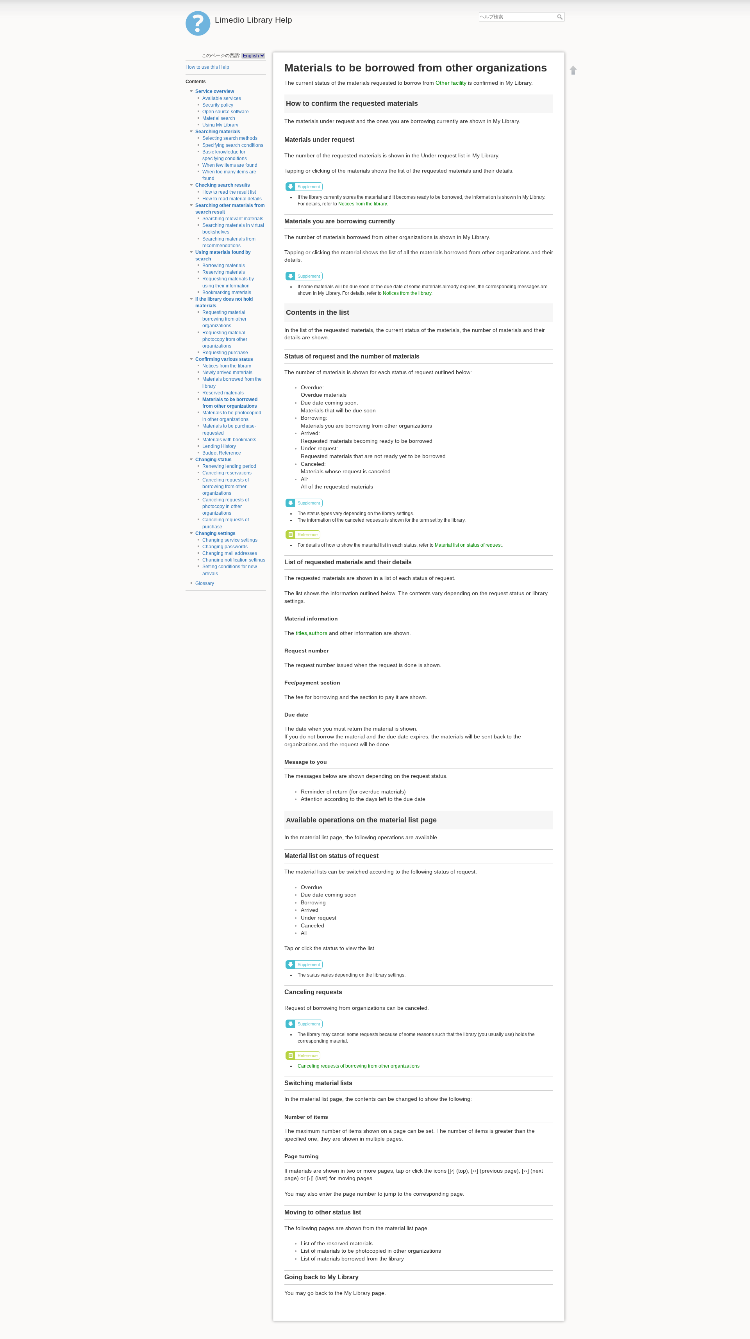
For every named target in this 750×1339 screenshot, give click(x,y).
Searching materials (217, 131)
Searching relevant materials (232, 218)
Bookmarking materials (226, 292)
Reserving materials (223, 272)
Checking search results (222, 185)
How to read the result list (229, 192)
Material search (218, 118)
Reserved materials (223, 393)
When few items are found (229, 165)
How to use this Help (207, 67)
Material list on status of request (468, 545)
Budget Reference (221, 453)
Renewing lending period (229, 466)
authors (318, 633)
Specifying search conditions (232, 145)
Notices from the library (226, 366)
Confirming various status (224, 359)
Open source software (225, 111)
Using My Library (220, 125)
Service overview (214, 91)
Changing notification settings (233, 560)
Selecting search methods (229, 138)
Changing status (213, 459)
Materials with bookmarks (229, 439)
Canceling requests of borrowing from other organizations (225, 486)
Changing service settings (229, 540)
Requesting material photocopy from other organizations (224, 339)
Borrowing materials (223, 265)
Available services (221, 98)
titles (301, 633)
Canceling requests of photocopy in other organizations (225, 506)
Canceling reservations (227, 473)
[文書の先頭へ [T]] (573, 70)
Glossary (204, 583)
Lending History (219, 446)
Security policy (217, 105)
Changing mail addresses (229, 553)
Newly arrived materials (227, 372)
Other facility (451, 83)
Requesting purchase (225, 352)
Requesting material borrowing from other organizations (224, 319)
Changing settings (215, 533)
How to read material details (232, 198)
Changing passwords (225, 546)
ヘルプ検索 (560, 17)
